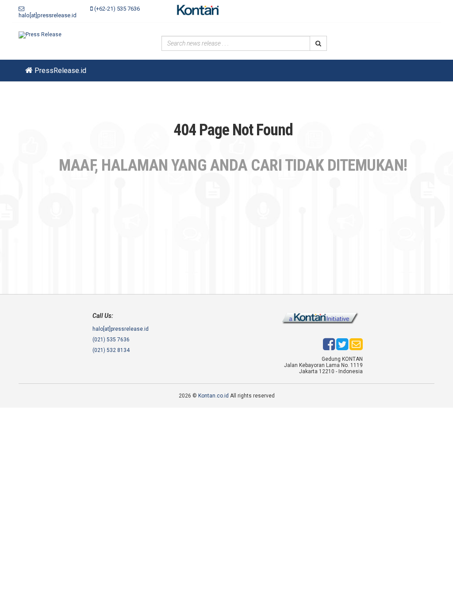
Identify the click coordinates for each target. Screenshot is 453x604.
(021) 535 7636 (111, 339)
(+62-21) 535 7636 (116, 8)
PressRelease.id (59, 70)
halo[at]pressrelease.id (48, 15)
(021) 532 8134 (111, 350)
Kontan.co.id (213, 396)
